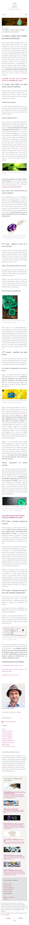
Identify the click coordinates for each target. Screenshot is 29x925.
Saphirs (18, 415)
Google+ (19, 712)
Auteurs (4, 729)
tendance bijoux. (11, 771)
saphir (13, 767)
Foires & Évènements (7, 733)
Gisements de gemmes (7, 735)
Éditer (14, 921)
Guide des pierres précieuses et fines (11, 186)
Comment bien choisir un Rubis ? (10, 675)
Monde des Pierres (14, 5)
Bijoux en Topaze (8, 891)
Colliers (5, 899)
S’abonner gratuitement (10, 721)
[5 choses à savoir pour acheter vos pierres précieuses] (14, 27)
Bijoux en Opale (7, 884)
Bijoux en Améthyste (9, 887)
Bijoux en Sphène (8, 889)
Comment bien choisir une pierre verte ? (12, 665)
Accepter (8, 918)
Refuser (21, 918)
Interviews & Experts (7, 738)
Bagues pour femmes (9, 897)
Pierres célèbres (6, 744)
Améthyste (15, 201)
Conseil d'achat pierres (7, 731)
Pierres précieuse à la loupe (8, 746)
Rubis (25, 415)
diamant (9, 767)
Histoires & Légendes (7, 736)
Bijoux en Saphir (8, 886)
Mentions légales (5, 914)
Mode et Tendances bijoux (8, 740)
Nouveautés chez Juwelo (8, 742)
